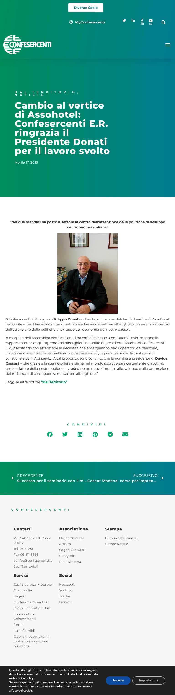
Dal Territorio (46, 92)
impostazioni (39, 687)
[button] (163, 22)
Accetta (118, 680)
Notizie (30, 94)
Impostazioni (148, 680)
